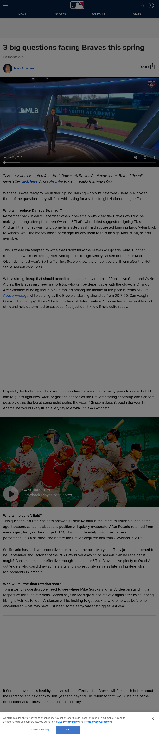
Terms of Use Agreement (98, 721)
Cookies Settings (40, 729)
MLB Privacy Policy (68, 721)
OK (68, 729)
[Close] (153, 718)
